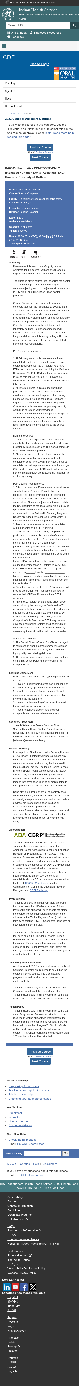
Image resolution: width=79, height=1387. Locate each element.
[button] (75, 25)
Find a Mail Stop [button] (54, 1187)
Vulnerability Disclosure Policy (26, 1268)
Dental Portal (13, 106)
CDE (9, 57)
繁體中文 (13, 1301)
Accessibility (15, 1197)
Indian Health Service (38, 10)
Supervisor (15, 1112)
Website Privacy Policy (21, 1272)
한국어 (11, 1310)
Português (14, 1346)
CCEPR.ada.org (39, 890)
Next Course (40, 157)
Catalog (10, 83)
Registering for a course (24, 1086)
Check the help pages (22, 1139)
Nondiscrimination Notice (23, 1239)
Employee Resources (47, 32)
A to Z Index (19, 32)
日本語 (11, 1362)
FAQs (11, 1226)
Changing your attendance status (30, 1098)
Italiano (12, 1350)
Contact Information (20, 1205)
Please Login (39, 64)
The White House (18, 1259)
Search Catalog (14, 1153)
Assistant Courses (44, 152)
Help (8, 98)
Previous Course (40, 147)
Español (12, 1297)
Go (66, 1153)
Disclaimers (49, 1163)
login (48, 132)
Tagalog (12, 1317)
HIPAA (11, 1234)
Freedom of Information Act (25, 1230)
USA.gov (13, 1264)
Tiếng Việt (13, 1305)
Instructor (15, 1117)
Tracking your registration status (29, 1090)
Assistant (21, 114)
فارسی (11, 1366)
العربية (11, 1326)
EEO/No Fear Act (18, 1219)
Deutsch (12, 1357)
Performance (15, 1251)
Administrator (20, 1125)
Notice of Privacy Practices (24, 1243)
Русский (12, 1321)
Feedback (17, 36)
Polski (11, 1342)
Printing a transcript (21, 1094)
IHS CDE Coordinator (36, 883)
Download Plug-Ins (19, 1214)
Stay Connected (13, 1279)
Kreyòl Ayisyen (16, 1330)
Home (7, 114)
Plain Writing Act (17, 1255)
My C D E (11, 91)
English (12, 1371)
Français (13, 1337)
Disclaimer (14, 1210)
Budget (12, 1201)
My (12, 1163)
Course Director (19, 1121)
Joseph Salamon (31, 208)
